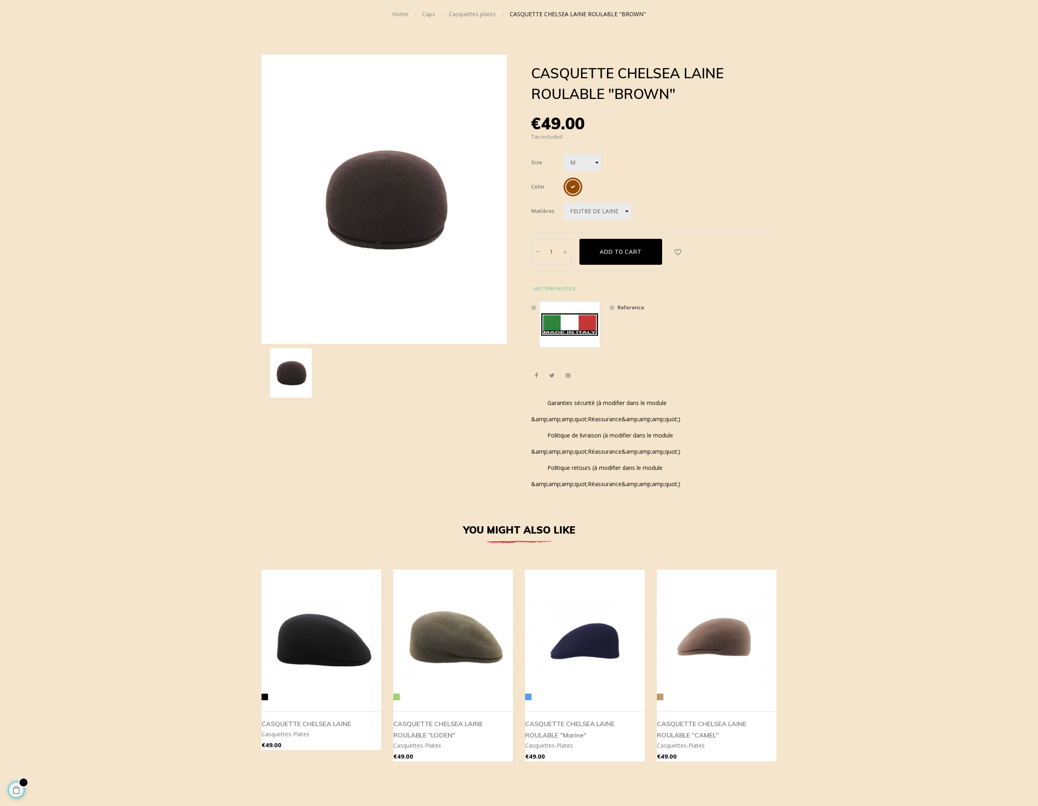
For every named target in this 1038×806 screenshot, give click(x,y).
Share (536, 375)
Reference (631, 307)
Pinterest (568, 375)
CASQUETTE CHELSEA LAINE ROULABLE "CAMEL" (701, 729)
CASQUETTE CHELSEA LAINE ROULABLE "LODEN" (438, 729)
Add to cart (621, 252)
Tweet (552, 375)
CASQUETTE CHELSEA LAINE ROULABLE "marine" (570, 729)
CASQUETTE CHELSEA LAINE (306, 724)
